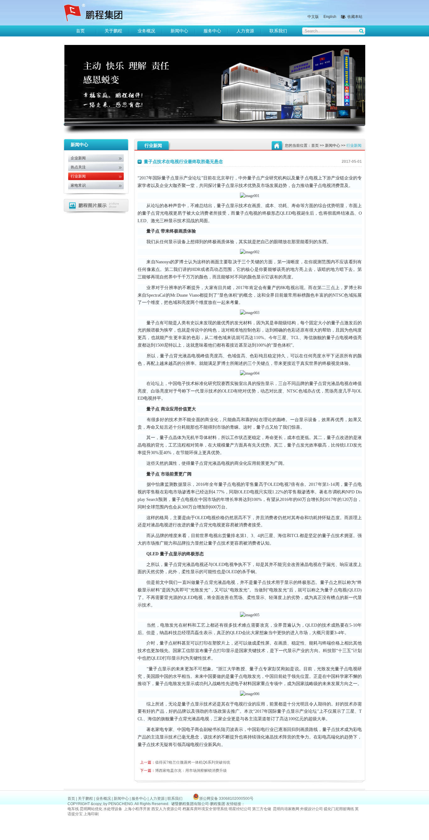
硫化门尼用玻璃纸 (339, 809)
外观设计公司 (311, 809)
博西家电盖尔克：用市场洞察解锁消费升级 (183, 770)
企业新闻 (78, 158)
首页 (80, 31)
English (329, 16)
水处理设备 (112, 809)
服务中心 (212, 31)
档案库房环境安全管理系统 (205, 809)
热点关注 (78, 167)
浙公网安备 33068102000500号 (226, 798)
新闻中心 (179, 31)
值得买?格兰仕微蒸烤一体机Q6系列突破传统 (185, 762)
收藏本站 (354, 16)
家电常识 (78, 185)
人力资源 (245, 31)
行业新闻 (78, 176)
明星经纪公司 (240, 809)
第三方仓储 (261, 809)
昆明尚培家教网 (286, 809)
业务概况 (146, 31)
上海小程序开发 (137, 809)
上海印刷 (92, 814)
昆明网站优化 (91, 809)
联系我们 (278, 31)
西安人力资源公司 (166, 809)
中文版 (313, 16)
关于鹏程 (113, 31)
